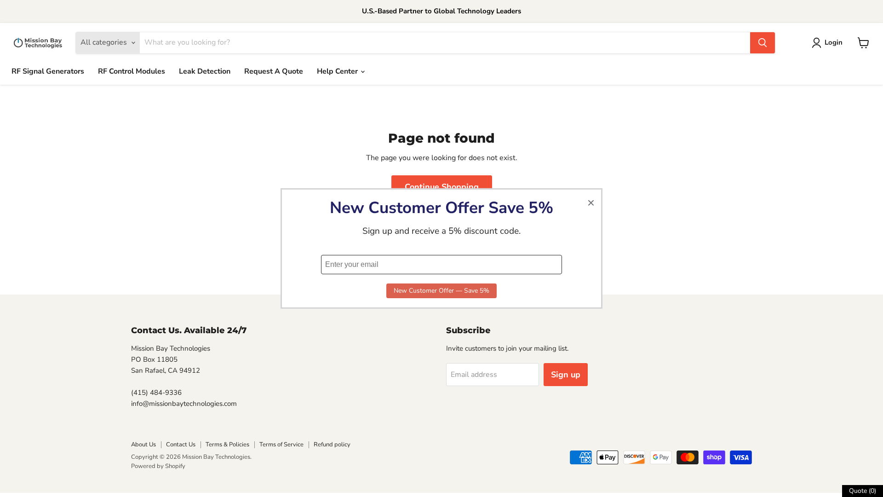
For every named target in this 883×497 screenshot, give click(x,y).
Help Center (338, 71)
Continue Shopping (442, 186)
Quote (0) (862, 490)
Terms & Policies (227, 444)
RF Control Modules (131, 71)
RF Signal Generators (47, 71)
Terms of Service (281, 444)
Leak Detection (204, 71)
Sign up (565, 374)
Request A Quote (273, 71)
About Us (143, 444)
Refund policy (332, 444)
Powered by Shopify (158, 466)
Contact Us (180, 444)
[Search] (762, 42)
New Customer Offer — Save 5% (441, 290)
